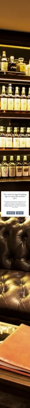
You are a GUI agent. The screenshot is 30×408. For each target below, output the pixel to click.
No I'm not (11, 213)
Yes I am (19, 213)
